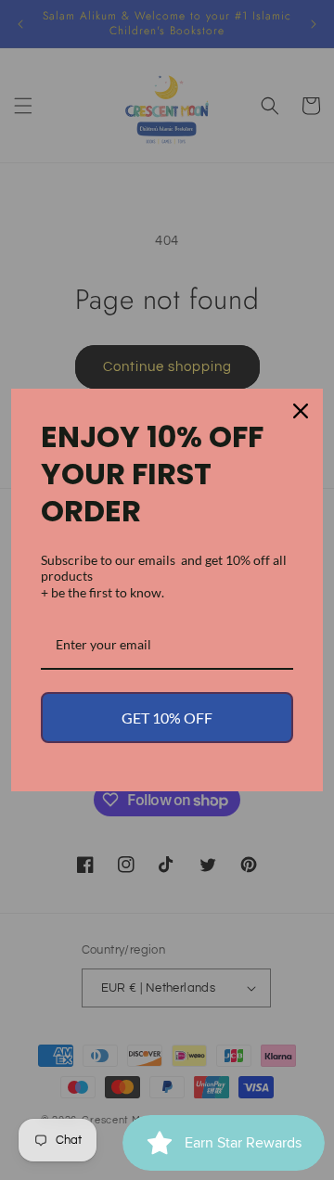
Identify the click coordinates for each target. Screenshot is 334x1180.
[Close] (300, 411)
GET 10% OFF (167, 717)
